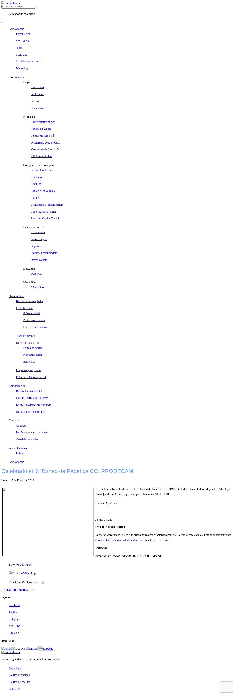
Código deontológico (43, 190)
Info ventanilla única (42, 170)
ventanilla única (18, 448)
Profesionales (16, 77)
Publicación (37, 94)
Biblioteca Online (41, 156)
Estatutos (36, 183)
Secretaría (21, 54)
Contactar (14, 420)
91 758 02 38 (24, 564)
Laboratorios (38, 232)
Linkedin (14, 632)
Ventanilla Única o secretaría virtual (117, 540)
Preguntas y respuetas (28, 370)
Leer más (164, 540)
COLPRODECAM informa (32, 397)
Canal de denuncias (27, 439)
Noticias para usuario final (31, 411)
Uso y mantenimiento (35, 327)
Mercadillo (37, 287)
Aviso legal (15, 668)
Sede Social (22, 40)
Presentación (23, 33)
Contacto (21, 425)
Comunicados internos (43, 211)
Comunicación (17, 385)
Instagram (14, 619)
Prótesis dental (24, 308)
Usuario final (16, 296)
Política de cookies (19, 681)
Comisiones (37, 177)
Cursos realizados (41, 128)
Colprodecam (16, 28)
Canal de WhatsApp (24, 573)
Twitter (13, 612)
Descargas (36, 273)
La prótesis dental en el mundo (33, 404)
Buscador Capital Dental (45, 218)
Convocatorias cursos (43, 121)
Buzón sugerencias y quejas (32, 432)
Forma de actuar (32, 347)
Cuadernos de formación (45, 149)
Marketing (22, 68)
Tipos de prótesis (25, 335)
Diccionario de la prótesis (45, 142)
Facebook (14, 605)
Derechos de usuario (28, 342)
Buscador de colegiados (29, 301)
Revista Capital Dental (29, 391)
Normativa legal (32, 354)
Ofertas (35, 101)
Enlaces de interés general (31, 377)
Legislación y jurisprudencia (47, 204)
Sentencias (29, 361)
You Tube (14, 625)
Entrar (19, 453)
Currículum (37, 87)
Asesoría (36, 197)
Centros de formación (43, 135)
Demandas (37, 108)
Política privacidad (19, 674)
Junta (19, 47)
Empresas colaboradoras (44, 252)
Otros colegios (39, 239)
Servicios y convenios (28, 61)
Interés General (39, 259)
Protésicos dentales (34, 320)
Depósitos (36, 246)
